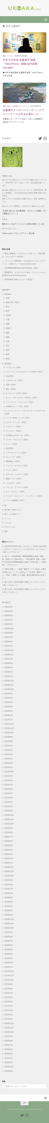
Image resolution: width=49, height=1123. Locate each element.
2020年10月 (9, 824)
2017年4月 (8, 1006)
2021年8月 (8, 780)
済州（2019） (11, 385)
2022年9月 (8, 737)
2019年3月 (8, 906)
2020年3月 (8, 854)
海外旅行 (8, 364)
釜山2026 (9, 376)
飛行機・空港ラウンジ (13, 510)
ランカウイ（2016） (14, 431)
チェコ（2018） (12, 444)
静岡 (7, 354)
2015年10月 (9, 1067)
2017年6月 (8, 997)
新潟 (7, 359)
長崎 (7, 324)
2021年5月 (8, 793)
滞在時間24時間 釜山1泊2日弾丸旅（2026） (21, 268)
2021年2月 (8, 806)
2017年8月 (8, 989)
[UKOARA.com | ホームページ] (24, 8)
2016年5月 (8, 1054)
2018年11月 (9, 924)
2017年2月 (8, 1015)
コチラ (4, 219)
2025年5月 (8, 637)
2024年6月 (8, 663)
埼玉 (7, 307)
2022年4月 (8, 754)
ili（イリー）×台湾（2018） (17, 393)
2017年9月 (8, 984)
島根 (7, 333)
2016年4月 (8, 1058)
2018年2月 (8, 963)
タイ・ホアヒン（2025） (16, 492)
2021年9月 (8, 776)
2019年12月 (9, 867)
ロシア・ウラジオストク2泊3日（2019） (22, 398)
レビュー (8, 523)
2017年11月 (9, 976)
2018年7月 (8, 941)
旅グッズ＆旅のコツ (14, 106)
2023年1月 (8, 720)
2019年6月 (8, 893)
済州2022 (9, 448)
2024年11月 (9, 655)
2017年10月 (9, 980)
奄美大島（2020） (13, 302)
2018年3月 (8, 958)
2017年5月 (8, 1002)
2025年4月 (8, 642)
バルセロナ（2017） (14, 483)
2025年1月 (8, 646)
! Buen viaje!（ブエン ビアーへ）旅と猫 (18, 233)
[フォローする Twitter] (40, 138)
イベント (10, 56)
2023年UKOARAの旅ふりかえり (17, 546)
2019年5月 (8, 898)
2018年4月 (8, 954)
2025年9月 (8, 633)
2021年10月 (9, 772)
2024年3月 (8, 668)
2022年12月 (9, 724)
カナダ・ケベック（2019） (16, 422)
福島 (7, 337)
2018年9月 (8, 932)
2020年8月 (8, 832)
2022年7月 (8, 746)
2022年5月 (8, 750)
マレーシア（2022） (14, 457)
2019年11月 (9, 871)
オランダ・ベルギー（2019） (17, 474)
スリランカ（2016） (14, 367)
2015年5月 (8, 1071)
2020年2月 (8, 858)
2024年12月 (9, 650)
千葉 (7, 320)
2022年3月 (8, 759)
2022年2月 (8, 763)
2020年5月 (8, 845)
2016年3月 (8, 1062)
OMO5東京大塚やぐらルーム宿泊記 (18, 279)
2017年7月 (8, 993)
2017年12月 (9, 971)
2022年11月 (9, 728)
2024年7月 (8, 659)
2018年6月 (8, 945)
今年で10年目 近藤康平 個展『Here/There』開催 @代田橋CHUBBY (20, 63)
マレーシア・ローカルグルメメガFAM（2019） (24, 372)
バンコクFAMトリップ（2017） (18, 418)
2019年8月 (8, 885)
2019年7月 (8, 889)
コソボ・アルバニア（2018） (17, 440)
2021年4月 (8, 798)
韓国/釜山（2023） (13, 461)
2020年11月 (9, 819)
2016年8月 (8, 1041)
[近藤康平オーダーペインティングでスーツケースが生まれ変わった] (24, 93)
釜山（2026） (11, 389)
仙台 (7, 346)
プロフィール (9, 527)
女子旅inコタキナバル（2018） (18, 435)
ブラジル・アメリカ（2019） (17, 487)
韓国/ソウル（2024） (14, 479)
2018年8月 (8, 937)
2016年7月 (8, 1045)
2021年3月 (8, 802)
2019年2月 (8, 910)
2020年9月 (8, 828)
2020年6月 (8, 841)
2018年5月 (8, 950)
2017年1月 (8, 1019)
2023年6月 (8, 702)
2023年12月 (9, 681)
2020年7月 (8, 837)
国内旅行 (8, 294)
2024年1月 (8, 676)
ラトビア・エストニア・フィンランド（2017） (24, 496)
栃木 (7, 311)
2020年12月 (9, 815)
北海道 (8, 315)
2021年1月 (8, 811)
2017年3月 (8, 1010)
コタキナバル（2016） (15, 380)
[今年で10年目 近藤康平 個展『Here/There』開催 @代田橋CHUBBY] (24, 42)
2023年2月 (8, 715)
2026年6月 (8, 607)
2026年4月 (8, 616)
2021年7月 (8, 785)
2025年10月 (9, 628)
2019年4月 (8, 902)
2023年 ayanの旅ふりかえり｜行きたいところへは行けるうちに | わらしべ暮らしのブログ (24, 549)
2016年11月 (9, 1028)
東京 (4, 56)
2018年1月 (8, 967)
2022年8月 (8, 741)
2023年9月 (8, 694)
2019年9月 (8, 880)
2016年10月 (9, 1032)
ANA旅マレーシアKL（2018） (18, 406)
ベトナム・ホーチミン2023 (16, 466)
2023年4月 (8, 707)
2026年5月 (8, 611)
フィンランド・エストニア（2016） (20, 402)
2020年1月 (8, 863)
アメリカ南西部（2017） (16, 500)
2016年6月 (8, 1049)
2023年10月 (9, 689)
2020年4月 (8, 850)
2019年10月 (9, 876)
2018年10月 (9, 928)
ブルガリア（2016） (14, 427)
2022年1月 (8, 767)
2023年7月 (8, 698)
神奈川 (8, 328)
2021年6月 (8, 789)
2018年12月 (9, 919)
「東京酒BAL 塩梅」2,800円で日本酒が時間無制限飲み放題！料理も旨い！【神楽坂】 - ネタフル (24, 562)
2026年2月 (8, 624)
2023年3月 (8, 711)
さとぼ (11, 592)
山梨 (7, 341)
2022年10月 (9, 733)
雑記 (6, 531)
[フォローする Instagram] (45, 138)
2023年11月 (9, 685)
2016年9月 (8, 1036)
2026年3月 (8, 620)
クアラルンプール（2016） (16, 453)
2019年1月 (8, 915)
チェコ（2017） (12, 470)
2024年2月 (8, 672)
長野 (7, 298)
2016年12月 (9, 1023)
